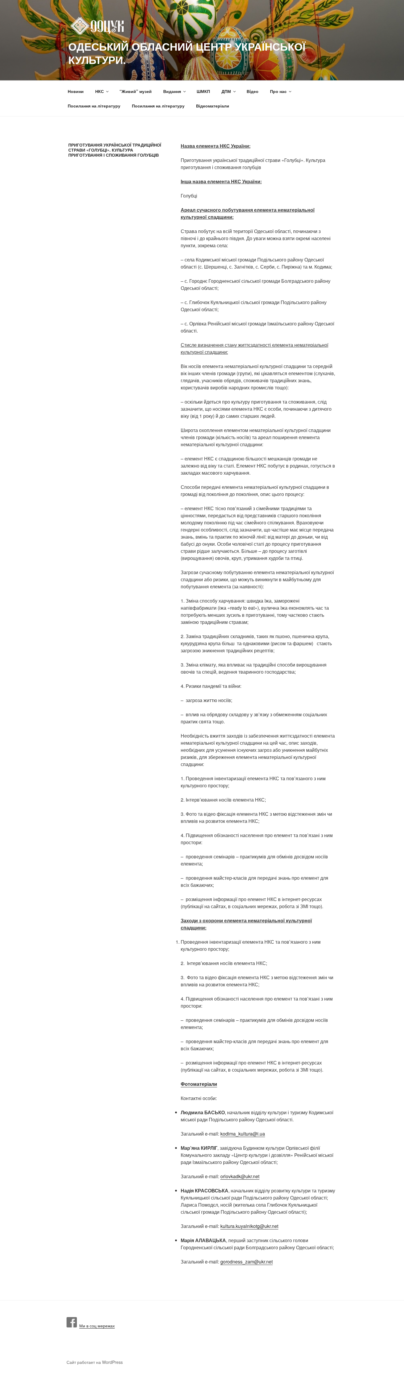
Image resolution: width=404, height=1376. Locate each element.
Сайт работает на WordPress (95, 1362)
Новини (76, 91)
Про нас (278, 91)
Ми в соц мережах (96, 1326)
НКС (99, 91)
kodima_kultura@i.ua (242, 1133)
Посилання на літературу (94, 106)
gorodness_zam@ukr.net (246, 1261)
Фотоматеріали (199, 1083)
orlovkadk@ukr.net (239, 1176)
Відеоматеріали (212, 106)
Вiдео (252, 91)
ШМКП (203, 91)
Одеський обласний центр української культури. (187, 52)
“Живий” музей (135, 91)
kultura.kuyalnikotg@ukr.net (249, 1226)
